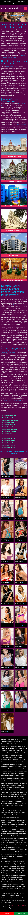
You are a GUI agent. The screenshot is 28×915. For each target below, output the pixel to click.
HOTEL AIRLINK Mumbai (15, 801)
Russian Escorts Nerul (8, 436)
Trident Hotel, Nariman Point (14, 744)
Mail (14, 3)
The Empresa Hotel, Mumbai (8, 866)
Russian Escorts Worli (8, 447)
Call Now (7, 913)
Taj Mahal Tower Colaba (7, 739)
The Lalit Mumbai (13, 764)
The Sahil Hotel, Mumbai (12, 870)
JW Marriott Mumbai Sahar (15, 762)
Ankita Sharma (5, 476)
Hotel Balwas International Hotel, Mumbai (16, 854)
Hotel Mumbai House (6, 856)
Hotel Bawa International (7, 781)
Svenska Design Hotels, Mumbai (9, 879)
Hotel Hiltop (23, 753)
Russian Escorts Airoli (8, 445)
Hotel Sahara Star (19, 748)
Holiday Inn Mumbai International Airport (11, 877)
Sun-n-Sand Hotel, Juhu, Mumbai (10, 822)
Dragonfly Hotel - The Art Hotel (17, 833)
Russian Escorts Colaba (9, 427)
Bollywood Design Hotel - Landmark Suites (12, 808)
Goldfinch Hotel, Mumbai (19, 875)
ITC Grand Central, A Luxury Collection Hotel (13, 755)
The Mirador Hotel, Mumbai (13, 847)
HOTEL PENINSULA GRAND (9, 861)
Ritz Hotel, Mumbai (19, 849)
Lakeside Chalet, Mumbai (20, 820)
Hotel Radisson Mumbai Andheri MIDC (16, 766)
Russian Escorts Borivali (9, 418)
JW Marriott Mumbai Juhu (8, 778)
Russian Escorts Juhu (8, 422)
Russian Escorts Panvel (9, 442)
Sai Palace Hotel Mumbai (11, 771)
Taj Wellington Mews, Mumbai (16, 824)
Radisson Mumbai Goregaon (8, 897)
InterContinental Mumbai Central (9, 759)
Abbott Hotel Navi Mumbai (13, 787)
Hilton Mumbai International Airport (13, 882)
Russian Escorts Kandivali (9, 429)
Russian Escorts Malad (8, 433)
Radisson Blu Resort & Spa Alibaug (14, 775)
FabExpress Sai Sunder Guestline (10, 803)
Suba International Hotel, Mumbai (14, 842)
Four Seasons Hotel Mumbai (8, 891)
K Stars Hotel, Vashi (15, 794)
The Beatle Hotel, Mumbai (8, 836)
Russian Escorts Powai (8, 438)
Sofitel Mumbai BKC (19, 888)
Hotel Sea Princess (20, 778)
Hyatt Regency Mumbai (16, 886)
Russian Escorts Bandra (9, 424)
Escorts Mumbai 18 (18, 906)
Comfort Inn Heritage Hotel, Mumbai (15, 864)
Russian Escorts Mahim (9, 431)
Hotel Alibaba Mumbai (11, 799)
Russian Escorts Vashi (8, 440)
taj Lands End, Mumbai (18, 884)
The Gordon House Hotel (12, 817)
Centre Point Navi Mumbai (8, 810)
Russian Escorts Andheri (9, 415)
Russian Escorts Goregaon (10, 420)
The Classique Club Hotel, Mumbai (15, 838)
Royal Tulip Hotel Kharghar (11, 783)
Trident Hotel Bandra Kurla (13, 753)
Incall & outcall (20, 1)
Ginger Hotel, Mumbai (7, 820)
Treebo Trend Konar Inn (16, 805)
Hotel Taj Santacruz (9, 748)
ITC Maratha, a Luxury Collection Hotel (11, 757)
